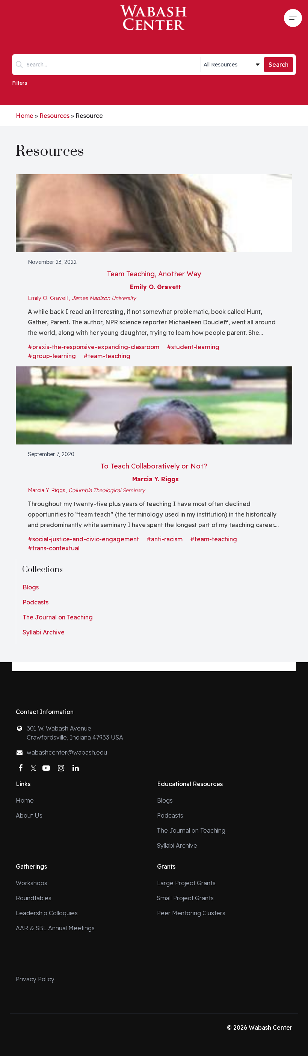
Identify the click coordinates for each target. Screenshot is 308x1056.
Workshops (31, 883)
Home (24, 115)
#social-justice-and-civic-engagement (83, 539)
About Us (29, 815)
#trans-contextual (54, 548)
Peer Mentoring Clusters (191, 913)
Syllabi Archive (44, 632)
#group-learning (52, 356)
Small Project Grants (185, 898)
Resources (54, 115)
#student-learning (193, 347)
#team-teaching (106, 356)
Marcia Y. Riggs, (86, 490)
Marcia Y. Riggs (155, 479)
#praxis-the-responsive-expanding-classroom (93, 347)
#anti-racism (164, 539)
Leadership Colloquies (47, 913)
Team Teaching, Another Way (154, 274)
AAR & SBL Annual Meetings (55, 928)
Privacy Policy (35, 979)
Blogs (31, 587)
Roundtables (33, 898)
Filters (19, 83)
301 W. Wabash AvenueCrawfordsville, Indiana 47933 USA (75, 733)
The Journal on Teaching (58, 617)
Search (278, 64)
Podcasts (35, 602)
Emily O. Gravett (155, 287)
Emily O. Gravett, (82, 298)
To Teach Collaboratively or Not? (154, 466)
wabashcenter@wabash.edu (67, 752)
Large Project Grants (186, 883)
